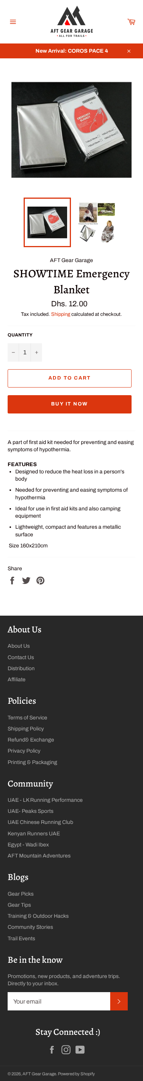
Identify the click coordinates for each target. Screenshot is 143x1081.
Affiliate (17, 679)
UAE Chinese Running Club (40, 822)
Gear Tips (19, 905)
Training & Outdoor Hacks (38, 916)
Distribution (21, 668)
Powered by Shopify (76, 1073)
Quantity (20, 335)
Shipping (60, 314)
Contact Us (21, 657)
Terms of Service (27, 718)
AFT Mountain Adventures (39, 856)
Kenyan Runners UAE (34, 833)
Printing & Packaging (32, 762)
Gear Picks (21, 894)
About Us (19, 646)
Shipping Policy (26, 729)
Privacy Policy (24, 751)
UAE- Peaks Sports (30, 811)
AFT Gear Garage (39, 1073)
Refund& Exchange (31, 740)
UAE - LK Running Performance (45, 800)
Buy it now (69, 404)
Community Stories (30, 927)
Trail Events (21, 938)
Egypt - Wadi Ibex (28, 845)
